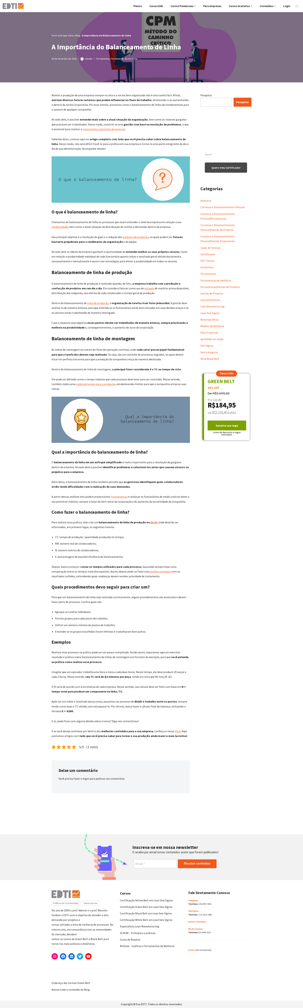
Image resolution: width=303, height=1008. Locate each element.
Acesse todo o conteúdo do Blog (71, 989)
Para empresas (212, 6)
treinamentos (119, 496)
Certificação (207, 254)
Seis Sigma (206, 345)
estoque (149, 288)
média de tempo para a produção (95, 384)
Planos (137, 6)
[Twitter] (80, 956)
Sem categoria (209, 352)
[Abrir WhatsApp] (9, 999)
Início (70, 35)
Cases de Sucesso (210, 247)
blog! (178, 731)
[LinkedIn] (71, 956)
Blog (77, 35)
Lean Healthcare (210, 300)
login (86, 778)
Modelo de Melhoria (212, 326)
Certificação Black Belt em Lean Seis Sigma (146, 913)
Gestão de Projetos (211, 293)
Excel (153, 522)
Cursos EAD (156, 6)
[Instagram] (55, 956)
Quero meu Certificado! (225, 167)
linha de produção (98, 303)
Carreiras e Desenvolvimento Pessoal (222, 207)
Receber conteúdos (197, 863)
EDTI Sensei (207, 260)
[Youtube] (88, 956)
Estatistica (207, 267)
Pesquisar (206, 95)
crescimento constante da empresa (104, 129)
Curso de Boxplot (130, 939)
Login (286, 6)
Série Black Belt (209, 358)
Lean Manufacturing (212, 306)
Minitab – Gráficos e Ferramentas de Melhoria (147, 946)
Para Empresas (209, 332)
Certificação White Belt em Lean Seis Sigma (146, 920)
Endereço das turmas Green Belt (71, 983)
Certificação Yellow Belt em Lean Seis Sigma (146, 900)
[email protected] (203, 950)
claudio (88, 58)
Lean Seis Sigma (210, 313)
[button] (195, 6)
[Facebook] (63, 956)
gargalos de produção (136, 237)
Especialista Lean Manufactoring (139, 926)
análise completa (160, 571)
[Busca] (297, 6)
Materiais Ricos (209, 319)
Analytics (205, 200)
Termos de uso (90, 903)
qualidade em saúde (212, 339)
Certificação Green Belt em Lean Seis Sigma (146, 907)
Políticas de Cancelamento (66, 903)
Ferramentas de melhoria (124, 58)
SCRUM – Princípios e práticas (137, 933)
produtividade (60, 227)
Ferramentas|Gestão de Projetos (220, 287)
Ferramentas (103, 58)
